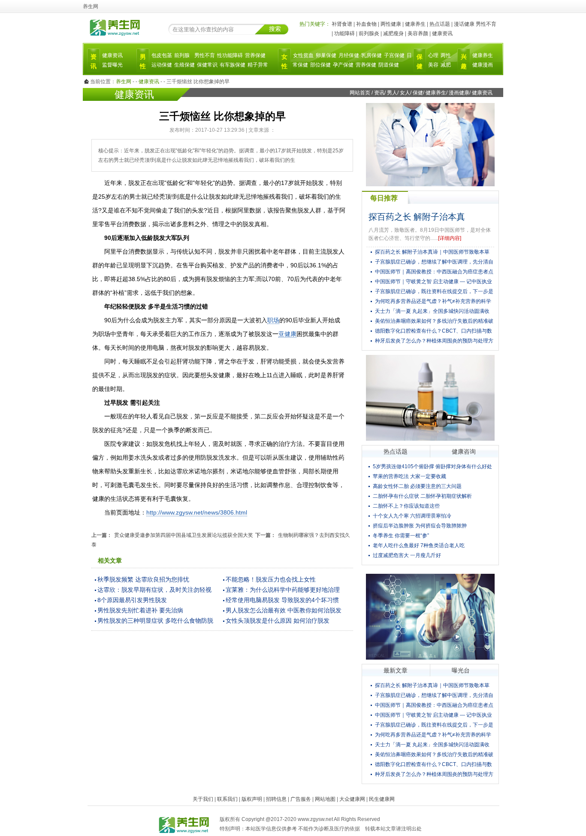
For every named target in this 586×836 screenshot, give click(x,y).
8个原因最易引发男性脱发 (132, 600)
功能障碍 (344, 33)
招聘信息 (276, 799)
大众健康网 (352, 799)
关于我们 (203, 799)
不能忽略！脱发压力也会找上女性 (271, 579)
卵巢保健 (326, 55)
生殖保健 (184, 65)
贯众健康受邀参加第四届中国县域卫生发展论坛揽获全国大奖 (183, 535)
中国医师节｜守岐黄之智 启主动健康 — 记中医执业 (433, 282)
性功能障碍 (230, 55)
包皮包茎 (161, 55)
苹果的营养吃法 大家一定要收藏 (409, 476)
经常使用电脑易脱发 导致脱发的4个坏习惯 (282, 600)
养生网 (123, 82)
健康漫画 (482, 65)
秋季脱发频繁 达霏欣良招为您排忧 (143, 579)
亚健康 (287, 333)
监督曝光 (112, 65)
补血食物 (366, 24)
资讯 (379, 93)
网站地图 (325, 799)
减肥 (446, 65)
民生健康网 (382, 799)
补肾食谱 (342, 24)
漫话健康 (464, 24)
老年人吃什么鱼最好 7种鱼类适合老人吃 (419, 545)
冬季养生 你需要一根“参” (401, 536)
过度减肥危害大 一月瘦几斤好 (407, 555)
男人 (392, 93)
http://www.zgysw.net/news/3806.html (196, 512)
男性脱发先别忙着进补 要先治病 (140, 610)
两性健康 (391, 24)
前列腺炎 (369, 33)
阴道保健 (388, 65)
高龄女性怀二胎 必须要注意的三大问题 (417, 486)
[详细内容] (449, 238)
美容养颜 (418, 33)
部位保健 (320, 65)
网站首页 (360, 93)
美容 (433, 65)
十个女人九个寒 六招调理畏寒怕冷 (412, 516)
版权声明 (252, 799)
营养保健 (255, 55)
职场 (273, 320)
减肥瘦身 (393, 33)
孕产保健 (343, 65)
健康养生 (415, 24)
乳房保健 (371, 55)
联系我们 (227, 799)
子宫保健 (394, 55)
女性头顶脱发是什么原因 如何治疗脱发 (277, 620)
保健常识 (207, 65)
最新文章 (396, 670)
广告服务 (300, 799)
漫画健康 (459, 93)
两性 (446, 55)
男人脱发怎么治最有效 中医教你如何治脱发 (283, 610)
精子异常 (258, 65)
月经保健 (348, 55)
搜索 (275, 28)
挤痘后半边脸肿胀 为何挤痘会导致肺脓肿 (420, 526)
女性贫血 (303, 55)
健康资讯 (442, 33)
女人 (405, 93)
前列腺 (182, 55)
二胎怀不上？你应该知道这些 (406, 506)
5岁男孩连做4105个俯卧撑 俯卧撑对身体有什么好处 (432, 466)
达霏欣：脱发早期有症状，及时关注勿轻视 (154, 589)
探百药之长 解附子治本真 (417, 216)
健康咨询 (464, 451)
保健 (418, 93)
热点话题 (439, 24)
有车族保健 (232, 65)
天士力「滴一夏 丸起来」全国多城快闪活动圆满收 (432, 311)
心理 (433, 55)
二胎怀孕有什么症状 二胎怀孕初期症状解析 (422, 496)
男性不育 (486, 24)
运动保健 (161, 65)
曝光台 (461, 670)
